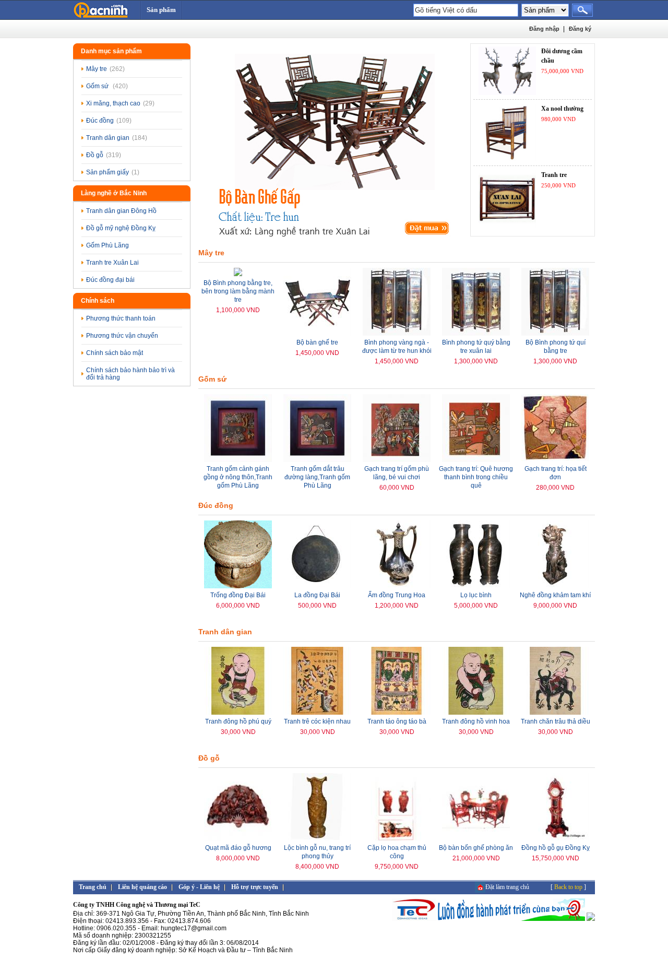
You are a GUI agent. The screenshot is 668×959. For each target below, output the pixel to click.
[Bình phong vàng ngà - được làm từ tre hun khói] (397, 333)
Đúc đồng (109, 120)
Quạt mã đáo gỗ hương (238, 847)
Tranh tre (554, 175)
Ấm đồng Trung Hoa (396, 595)
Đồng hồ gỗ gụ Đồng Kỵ (555, 847)
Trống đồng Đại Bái (238, 595)
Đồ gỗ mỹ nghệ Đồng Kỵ (121, 228)
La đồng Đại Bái (317, 595)
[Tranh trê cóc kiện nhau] (317, 712)
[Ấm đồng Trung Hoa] (397, 586)
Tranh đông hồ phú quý (238, 721)
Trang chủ (92, 887)
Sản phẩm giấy (112, 172)
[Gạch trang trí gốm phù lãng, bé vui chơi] (397, 460)
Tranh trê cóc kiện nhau (317, 721)
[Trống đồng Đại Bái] (238, 586)
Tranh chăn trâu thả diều (555, 721)
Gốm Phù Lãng (107, 245)
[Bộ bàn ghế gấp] (332, 143)
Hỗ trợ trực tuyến (254, 887)
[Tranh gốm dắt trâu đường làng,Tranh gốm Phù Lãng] (317, 460)
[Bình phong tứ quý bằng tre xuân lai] (476, 333)
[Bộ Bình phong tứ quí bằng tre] (555, 333)
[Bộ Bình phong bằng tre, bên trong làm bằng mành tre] (238, 274)
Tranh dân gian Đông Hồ (121, 211)
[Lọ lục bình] (476, 586)
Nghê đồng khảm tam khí (555, 595)
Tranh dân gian (116, 137)
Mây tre (105, 69)
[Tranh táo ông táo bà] (397, 712)
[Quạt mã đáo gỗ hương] (238, 839)
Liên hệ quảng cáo (142, 887)
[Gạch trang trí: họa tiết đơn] (555, 460)
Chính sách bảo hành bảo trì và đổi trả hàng (130, 373)
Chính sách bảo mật (114, 353)
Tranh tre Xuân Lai (112, 262)
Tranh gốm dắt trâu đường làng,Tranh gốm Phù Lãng (317, 477)
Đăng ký (580, 29)
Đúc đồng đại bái (110, 279)
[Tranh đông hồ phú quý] (238, 712)
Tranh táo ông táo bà (396, 721)
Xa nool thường (562, 108)
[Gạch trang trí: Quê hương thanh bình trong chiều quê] (476, 460)
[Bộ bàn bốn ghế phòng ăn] (476, 839)
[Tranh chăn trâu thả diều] (555, 712)
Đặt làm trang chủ (507, 887)
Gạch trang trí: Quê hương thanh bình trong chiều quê (476, 477)
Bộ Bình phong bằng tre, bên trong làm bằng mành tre (238, 291)
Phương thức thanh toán (121, 318)
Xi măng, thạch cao (120, 103)
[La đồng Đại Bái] (317, 586)
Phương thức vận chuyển (122, 335)
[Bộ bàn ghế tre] (317, 333)
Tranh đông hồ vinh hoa (476, 721)
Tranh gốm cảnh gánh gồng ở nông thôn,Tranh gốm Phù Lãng (238, 477)
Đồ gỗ (103, 155)
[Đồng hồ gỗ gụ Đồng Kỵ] (555, 839)
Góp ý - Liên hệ (199, 887)
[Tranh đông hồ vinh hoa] (476, 712)
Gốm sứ (107, 86)
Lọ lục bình (476, 595)
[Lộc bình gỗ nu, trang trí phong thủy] (317, 839)
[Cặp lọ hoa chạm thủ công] (397, 839)
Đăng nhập (544, 29)
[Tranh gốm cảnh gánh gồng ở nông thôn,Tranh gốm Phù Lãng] (238, 460)
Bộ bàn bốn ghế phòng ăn (476, 847)
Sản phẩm (161, 10)
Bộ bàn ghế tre (317, 342)
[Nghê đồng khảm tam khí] (555, 586)
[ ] (568, 887)
